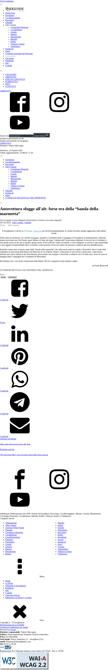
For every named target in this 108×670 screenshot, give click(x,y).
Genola (14, 32)
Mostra (8, 554)
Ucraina (61, 547)
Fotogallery (10, 542)
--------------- (10, 56)
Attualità (8, 22)
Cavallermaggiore (12, 18)
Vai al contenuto (6, 1)
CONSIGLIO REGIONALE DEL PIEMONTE (25, 198)
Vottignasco (15, 46)
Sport (7, 51)
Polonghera (62, 530)
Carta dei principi (12, 595)
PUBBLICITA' (11, 82)
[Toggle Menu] (1, 4)
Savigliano (9, 15)
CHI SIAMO (10, 74)
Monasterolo (16, 37)
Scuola (60, 539)
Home (2, 225)
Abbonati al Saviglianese (15, 586)
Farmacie (9, 539)
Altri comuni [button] (10, 25)
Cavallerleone (16, 30)
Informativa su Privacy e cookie (18, 597)
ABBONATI (10, 77)
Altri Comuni (10, 167)
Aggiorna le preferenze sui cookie (14, 627)
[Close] (1, 70)
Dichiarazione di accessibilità (12, 625)
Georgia (8, 547)
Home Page (10, 13)
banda (3, 277)
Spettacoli (9, 49)
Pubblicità (9, 61)
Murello (14, 39)
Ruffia (13, 42)
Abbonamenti (11, 523)
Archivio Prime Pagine (14, 528)
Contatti (8, 65)
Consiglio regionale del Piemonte (19, 53)
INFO (7, 84)
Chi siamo (9, 58)
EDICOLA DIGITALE (15, 79)
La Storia (9, 583)
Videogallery (63, 549)
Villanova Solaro (17, 44)
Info (7, 63)
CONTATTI (10, 86)
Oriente (61, 528)
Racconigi (9, 20)
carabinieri (12, 277)
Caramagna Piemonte (19, 27)
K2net (13, 630)
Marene (14, 34)
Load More (54, 463)
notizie (60, 525)
